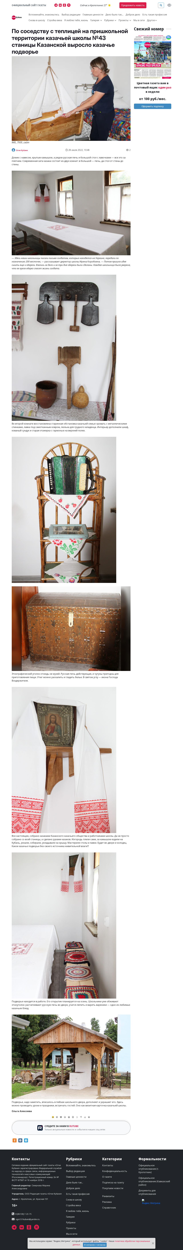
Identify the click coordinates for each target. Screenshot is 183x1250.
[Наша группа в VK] (61, 5)
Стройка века (54, 20)
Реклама (107, 1201)
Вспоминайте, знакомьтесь (44, 14)
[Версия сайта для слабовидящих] (169, 5)
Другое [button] (151, 20)
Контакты (107, 1165)
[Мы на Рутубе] (69, 5)
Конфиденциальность (114, 1171)
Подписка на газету (113, 1182)
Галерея (70, 1216)
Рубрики (70, 1222)
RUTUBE (73, 1126)
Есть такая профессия (154, 14)
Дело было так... (114, 14)
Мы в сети (139, 20)
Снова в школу (37, 20)
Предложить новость (133, 5)
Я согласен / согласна (94, 1244)
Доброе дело (133, 14)
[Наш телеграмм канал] (56, 5)
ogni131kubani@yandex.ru (28, 1219)
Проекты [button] (124, 20)
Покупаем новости (112, 1188)
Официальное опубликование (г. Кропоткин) (149, 1169)
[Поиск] (161, 5)
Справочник (109, 1207)
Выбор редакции (71, 14)
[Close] (153, 1243)
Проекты (71, 1228)
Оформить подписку (153, 106)
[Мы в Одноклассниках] (65, 5)
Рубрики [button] (109, 20)
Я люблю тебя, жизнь (76, 20)
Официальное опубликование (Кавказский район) (154, 1181)
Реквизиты (108, 1196)
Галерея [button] (95, 20)
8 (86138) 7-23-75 (23, 1214)
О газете (107, 1176)
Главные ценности (93, 14)
